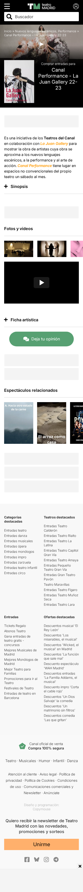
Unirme (41, 844)
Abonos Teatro (15, 631)
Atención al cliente (22, 774)
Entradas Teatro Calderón (55, 528)
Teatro (10, 760)
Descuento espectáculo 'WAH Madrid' (61, 666)
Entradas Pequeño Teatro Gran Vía (57, 567)
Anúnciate (51, 793)
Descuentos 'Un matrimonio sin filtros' (59, 708)
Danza (72, 760)
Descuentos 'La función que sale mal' (61, 656)
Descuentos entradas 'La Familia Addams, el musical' (60, 677)
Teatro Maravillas (56, 584)
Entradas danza (15, 536)
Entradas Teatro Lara (59, 604)
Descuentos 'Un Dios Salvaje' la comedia (59, 699)
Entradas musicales (18, 541)
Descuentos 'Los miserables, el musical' (60, 637)
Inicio (8, 31)
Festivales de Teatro (19, 688)
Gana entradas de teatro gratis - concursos (17, 640)
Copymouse (41, 809)
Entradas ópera (15, 546)
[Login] (76, 6)
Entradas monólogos (19, 551)
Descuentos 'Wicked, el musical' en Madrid (61, 647)
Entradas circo (14, 573)
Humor (44, 760)
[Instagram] (46, 859)
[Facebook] (27, 859)
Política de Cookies (40, 780)
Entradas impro (15, 557)
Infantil (58, 760)
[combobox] (46, 17)
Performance (67, 31)
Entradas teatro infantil (20, 568)
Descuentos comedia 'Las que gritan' (59, 718)
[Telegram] (56, 859)
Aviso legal (48, 774)
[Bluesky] (36, 859)
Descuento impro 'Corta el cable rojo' (61, 689)
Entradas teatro (15, 530)
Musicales (27, 760)
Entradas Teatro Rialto (60, 536)
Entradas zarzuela (17, 562)
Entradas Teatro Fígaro (60, 590)
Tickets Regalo (15, 626)
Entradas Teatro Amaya (61, 560)
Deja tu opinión (45, 338)
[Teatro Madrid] (41, 6)
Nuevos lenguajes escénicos (35, 31)
